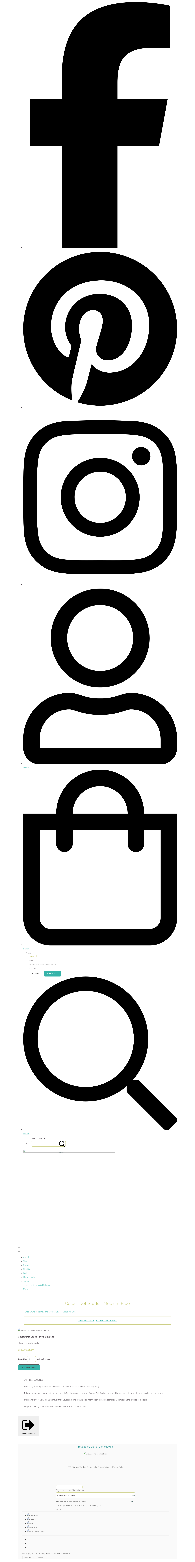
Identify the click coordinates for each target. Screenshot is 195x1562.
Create (40, 1557)
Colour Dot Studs (69, 1312)
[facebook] (100, 247)
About (26, 1257)
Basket (35, 974)
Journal (26, 1281)
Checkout (52, 974)
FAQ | (70, 1467)
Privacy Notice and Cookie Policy (111, 1467)
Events (26, 1265)
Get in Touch (29, 1277)
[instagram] (100, 584)
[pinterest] (100, 407)
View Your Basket (86, 1320)
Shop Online (30, 1312)
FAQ (25, 1273)
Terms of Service (79, 1467)
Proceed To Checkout (106, 1320)
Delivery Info (92, 1467)
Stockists (27, 1269)
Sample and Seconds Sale (48, 1312)
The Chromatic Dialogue (39, 1285)
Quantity (22, 1359)
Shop (25, 1261)
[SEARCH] (62, 1144)
